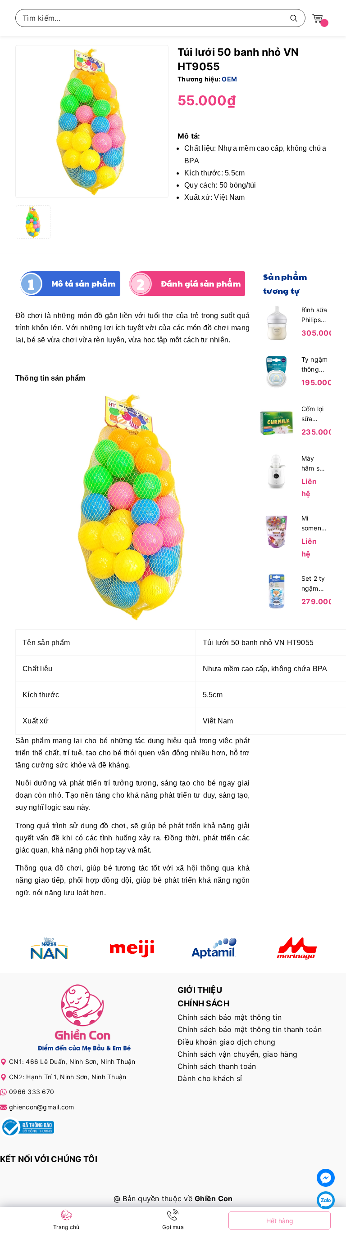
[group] (92, 121)
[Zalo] (326, 1200)
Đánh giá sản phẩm (201, 283)
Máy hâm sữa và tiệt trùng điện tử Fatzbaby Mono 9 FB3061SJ (314, 463)
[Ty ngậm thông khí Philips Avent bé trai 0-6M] (277, 371)
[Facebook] (326, 1178)
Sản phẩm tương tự (285, 283)
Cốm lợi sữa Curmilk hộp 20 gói (312, 414)
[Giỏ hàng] (317, 18)
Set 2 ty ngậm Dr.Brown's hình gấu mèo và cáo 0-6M (314, 583)
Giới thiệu (200, 990)
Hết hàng (279, 1221)
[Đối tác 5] (296, 948)
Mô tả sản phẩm (83, 283)
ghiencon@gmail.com (41, 1107)
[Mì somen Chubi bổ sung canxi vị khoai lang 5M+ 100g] (277, 530)
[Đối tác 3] (214, 948)
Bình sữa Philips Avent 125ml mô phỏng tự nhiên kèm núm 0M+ (314, 315)
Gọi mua (173, 1227)
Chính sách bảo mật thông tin (230, 1017)
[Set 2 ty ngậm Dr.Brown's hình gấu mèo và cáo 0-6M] (277, 590)
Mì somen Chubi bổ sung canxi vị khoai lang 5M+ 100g (313, 523)
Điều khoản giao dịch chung (227, 1041)
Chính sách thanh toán (217, 1066)
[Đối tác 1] (49, 948)
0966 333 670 (31, 1091)
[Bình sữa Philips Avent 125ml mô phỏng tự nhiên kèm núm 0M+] (277, 322)
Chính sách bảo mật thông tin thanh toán (250, 1029)
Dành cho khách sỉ (210, 1078)
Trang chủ (66, 1227)
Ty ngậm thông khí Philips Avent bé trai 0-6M (314, 364)
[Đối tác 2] (132, 948)
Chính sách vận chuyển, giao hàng (237, 1054)
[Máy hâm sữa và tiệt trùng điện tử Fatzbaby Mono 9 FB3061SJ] (277, 470)
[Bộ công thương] (27, 1128)
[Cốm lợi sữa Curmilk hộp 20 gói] (277, 421)
